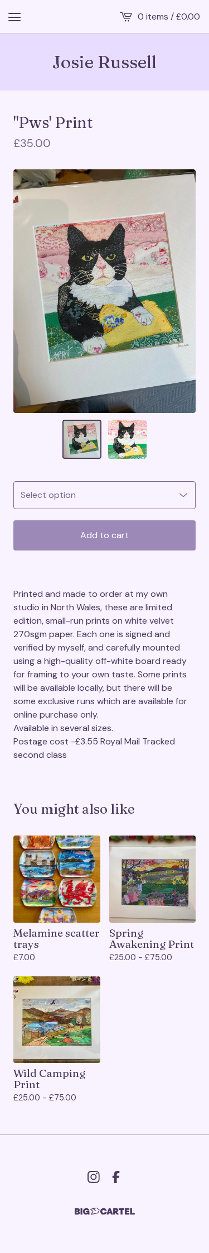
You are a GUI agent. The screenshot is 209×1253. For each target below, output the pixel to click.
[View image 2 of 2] (127, 439)
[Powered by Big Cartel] (105, 1211)
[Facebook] (116, 1177)
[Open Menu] (14, 17)
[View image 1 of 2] (81, 439)
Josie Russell (104, 62)
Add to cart (104, 535)
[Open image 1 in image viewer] (104, 291)
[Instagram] (93, 1177)
